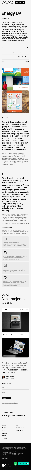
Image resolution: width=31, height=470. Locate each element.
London (6, 466)
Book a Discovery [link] (20, 2)
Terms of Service (6, 461)
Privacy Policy (5, 458)
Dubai (10, 466)
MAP (22, 453)
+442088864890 (7, 413)
